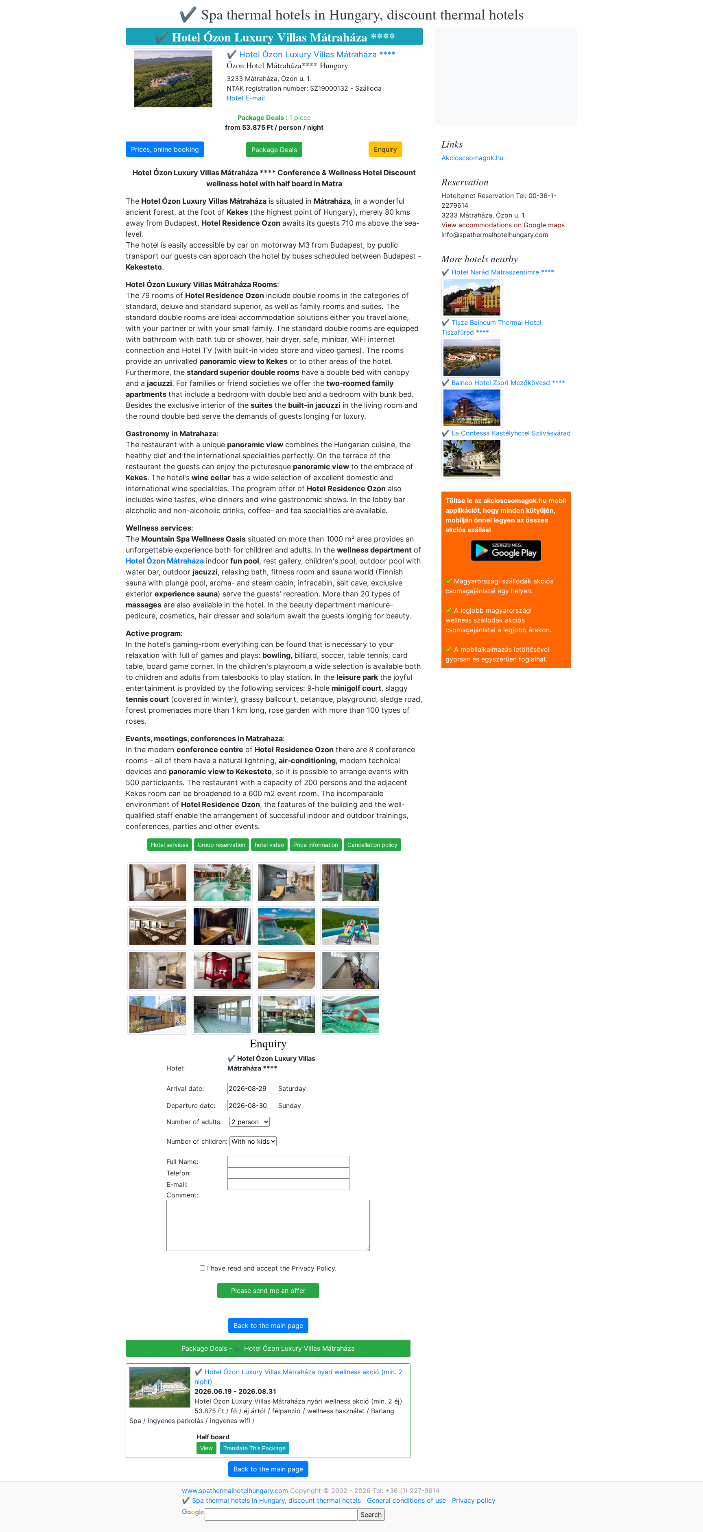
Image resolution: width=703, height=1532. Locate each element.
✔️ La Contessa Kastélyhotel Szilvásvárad (506, 433)
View (206, 1448)
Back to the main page (268, 1325)
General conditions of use (406, 1500)
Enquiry (385, 149)
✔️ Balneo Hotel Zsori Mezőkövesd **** (503, 383)
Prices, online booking (165, 149)
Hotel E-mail (246, 98)
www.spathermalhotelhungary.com (236, 1490)
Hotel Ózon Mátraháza (165, 561)
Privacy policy (474, 1500)
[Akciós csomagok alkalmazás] (506, 550)
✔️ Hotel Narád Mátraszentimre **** (497, 272)
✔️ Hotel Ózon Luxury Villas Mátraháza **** (311, 54)
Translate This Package (254, 1448)
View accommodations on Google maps (503, 225)
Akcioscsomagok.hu (472, 158)
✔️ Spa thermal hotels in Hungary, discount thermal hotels (351, 14)
